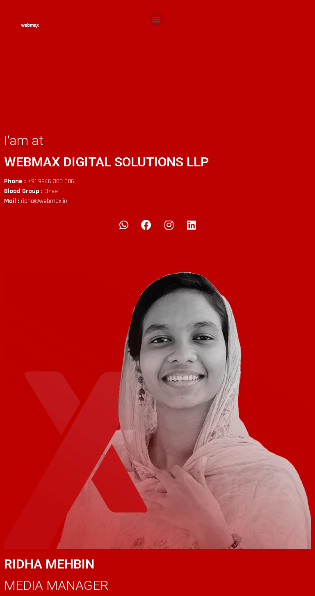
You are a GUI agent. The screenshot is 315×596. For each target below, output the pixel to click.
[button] (156, 19)
